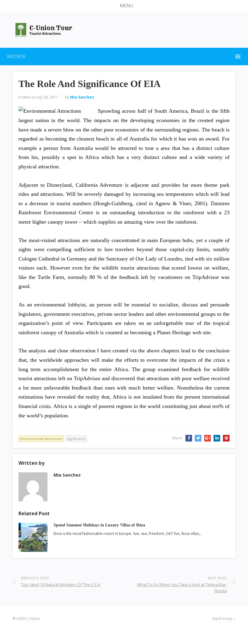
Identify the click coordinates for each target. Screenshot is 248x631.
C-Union (33, 618)
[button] (124, 6)
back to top (223, 618)
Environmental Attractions (41, 438)
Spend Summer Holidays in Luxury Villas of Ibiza (99, 525)
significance (76, 438)
